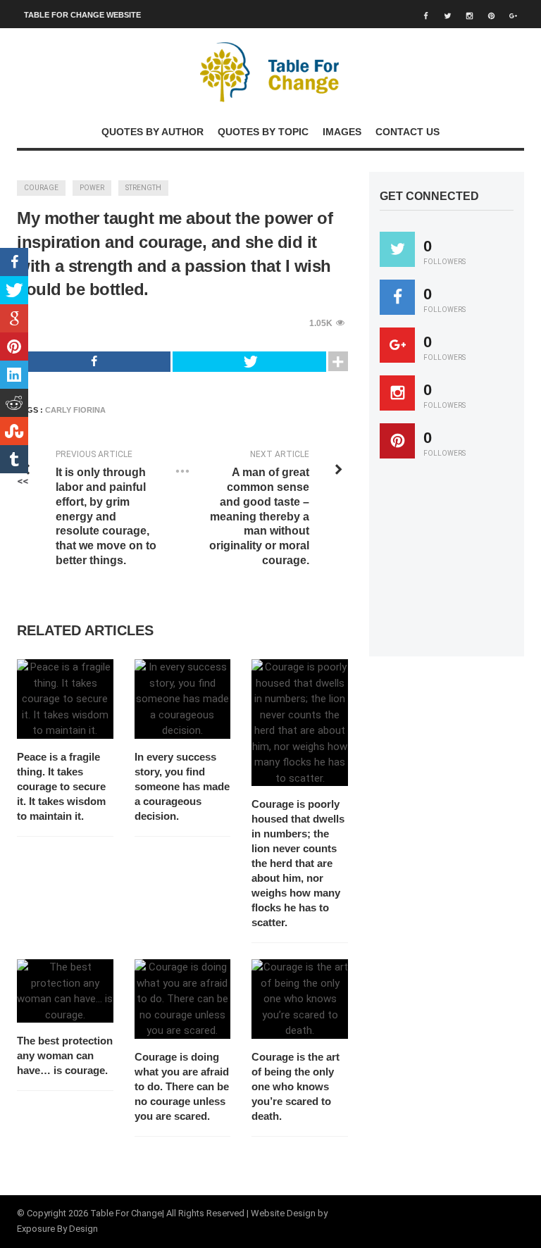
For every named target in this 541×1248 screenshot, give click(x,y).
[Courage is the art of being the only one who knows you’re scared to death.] (299, 999)
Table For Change (126, 1213)
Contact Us (407, 131)
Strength (143, 188)
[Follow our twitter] (397, 249)
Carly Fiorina (75, 410)
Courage (41, 188)
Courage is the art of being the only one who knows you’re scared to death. (295, 1086)
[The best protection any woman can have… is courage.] (65, 991)
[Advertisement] (460, 564)
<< (22, 481)
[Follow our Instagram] (397, 393)
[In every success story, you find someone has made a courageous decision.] (183, 699)
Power (92, 188)
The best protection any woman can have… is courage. (65, 1055)
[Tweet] (249, 361)
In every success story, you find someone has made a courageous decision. (182, 786)
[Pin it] (397, 440)
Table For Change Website (82, 15)
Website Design (283, 1213)
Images (342, 131)
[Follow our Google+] (397, 345)
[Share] (93, 361)
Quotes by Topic (263, 131)
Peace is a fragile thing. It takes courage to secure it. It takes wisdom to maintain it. (61, 786)
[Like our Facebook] (397, 297)
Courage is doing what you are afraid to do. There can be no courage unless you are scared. (182, 1086)
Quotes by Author (152, 131)
